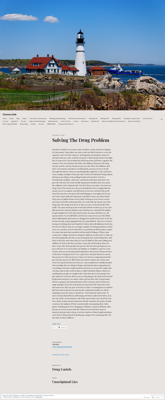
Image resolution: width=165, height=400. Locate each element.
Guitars (75, 121)
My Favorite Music (134, 121)
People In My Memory (66, 124)
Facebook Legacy (63, 354)
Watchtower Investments (38, 118)
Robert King (24, 124)
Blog (18, 118)
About (5, 118)
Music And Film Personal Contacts (113, 121)
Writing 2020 (116, 118)
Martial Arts (95, 121)
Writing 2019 (104, 118)
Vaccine (5, 121)
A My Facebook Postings (37, 121)
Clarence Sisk (9, 114)
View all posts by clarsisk (62, 347)
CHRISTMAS (51, 124)
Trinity (33, 124)
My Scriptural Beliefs (10, 124)
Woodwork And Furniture (77, 118)
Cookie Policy (38, 397)
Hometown (85, 121)
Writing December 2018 (132, 118)
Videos (24, 118)
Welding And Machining (57, 118)
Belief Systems (53, 121)
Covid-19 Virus (148, 118)
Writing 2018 (93, 118)
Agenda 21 (14, 121)
